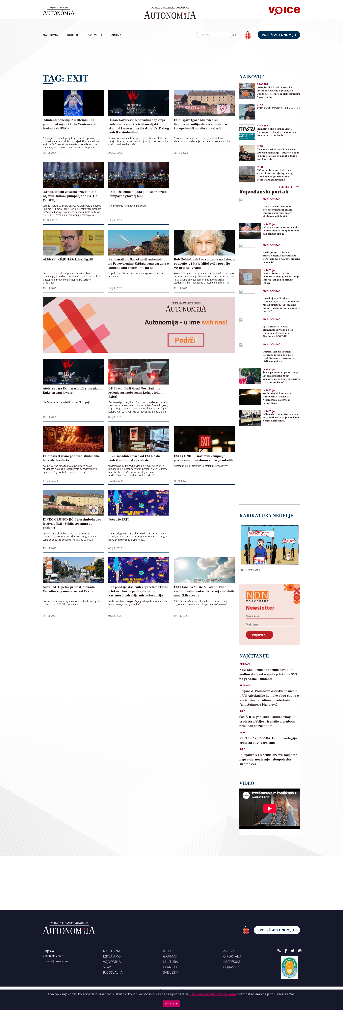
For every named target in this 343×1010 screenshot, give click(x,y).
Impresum (231, 962)
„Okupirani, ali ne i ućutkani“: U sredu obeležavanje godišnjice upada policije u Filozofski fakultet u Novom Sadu (278, 92)
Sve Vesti (95, 35)
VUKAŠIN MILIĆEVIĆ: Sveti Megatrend (278, 108)
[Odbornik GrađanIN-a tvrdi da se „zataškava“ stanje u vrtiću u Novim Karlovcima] (250, 418)
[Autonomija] (170, 13)
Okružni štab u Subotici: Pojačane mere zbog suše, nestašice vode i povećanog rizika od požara (279, 356)
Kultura (170, 962)
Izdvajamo (112, 956)
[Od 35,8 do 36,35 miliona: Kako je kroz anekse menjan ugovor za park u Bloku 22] (250, 231)
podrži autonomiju (279, 35)
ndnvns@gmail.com (55, 961)
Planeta (262, 125)
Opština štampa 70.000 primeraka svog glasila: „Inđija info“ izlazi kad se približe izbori (281, 278)
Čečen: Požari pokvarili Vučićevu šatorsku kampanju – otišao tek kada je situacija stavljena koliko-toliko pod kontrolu (278, 154)
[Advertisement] (171, 57)
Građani (262, 84)
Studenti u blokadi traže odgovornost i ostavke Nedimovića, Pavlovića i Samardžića (277, 398)
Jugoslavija (112, 972)
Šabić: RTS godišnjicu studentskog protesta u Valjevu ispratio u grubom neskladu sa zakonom (267, 721)
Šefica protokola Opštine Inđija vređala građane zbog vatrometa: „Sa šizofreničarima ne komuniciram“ (281, 377)
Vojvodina (112, 962)
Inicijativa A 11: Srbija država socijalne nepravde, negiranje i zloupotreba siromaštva (268, 759)
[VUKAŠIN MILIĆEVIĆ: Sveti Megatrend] (247, 111)
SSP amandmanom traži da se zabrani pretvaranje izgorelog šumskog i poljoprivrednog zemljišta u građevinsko (275, 175)
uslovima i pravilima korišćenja (212, 994)
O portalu (232, 956)
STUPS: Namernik (249, 570)
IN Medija (269, 224)
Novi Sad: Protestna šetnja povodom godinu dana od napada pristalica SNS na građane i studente (268, 674)
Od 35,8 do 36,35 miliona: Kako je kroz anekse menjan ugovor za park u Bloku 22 (281, 230)
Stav (260, 105)
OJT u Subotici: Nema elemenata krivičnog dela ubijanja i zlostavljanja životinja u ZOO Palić (278, 331)
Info (260, 146)
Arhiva (116, 35)
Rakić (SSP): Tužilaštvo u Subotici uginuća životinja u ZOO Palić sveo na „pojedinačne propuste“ (281, 257)
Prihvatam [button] (171, 1003)
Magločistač (271, 199)
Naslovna (50, 35)
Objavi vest (232, 967)
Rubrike (73, 35)
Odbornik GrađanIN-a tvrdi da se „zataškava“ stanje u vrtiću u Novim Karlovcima (281, 417)
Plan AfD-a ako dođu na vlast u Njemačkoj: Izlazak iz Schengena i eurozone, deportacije (277, 132)
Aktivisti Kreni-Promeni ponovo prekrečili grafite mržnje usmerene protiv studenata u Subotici (277, 211)
